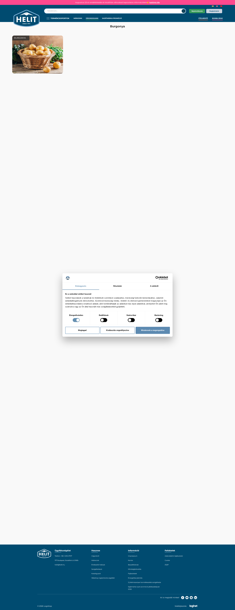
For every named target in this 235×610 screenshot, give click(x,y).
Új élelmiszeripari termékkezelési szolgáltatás (144, 582)
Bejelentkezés (197, 11)
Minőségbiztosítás (134, 569)
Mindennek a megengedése (152, 330)
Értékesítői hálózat (98, 565)
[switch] (103, 320)
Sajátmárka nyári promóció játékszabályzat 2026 (144, 588)
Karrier (130, 560)
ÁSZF (167, 565)
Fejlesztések (132, 573)
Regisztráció (214, 11)
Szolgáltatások (96, 569)
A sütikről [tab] (154, 286)
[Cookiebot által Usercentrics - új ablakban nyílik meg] (159, 278)
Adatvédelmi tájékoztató (174, 556)
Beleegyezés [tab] (80, 286)
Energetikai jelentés (135, 578)
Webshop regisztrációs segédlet (103, 578)
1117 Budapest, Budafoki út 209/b (66, 560)
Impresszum (132, 556)
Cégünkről (95, 556)
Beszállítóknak (133, 565)
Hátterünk (95, 560)
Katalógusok (96, 573)
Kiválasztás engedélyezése (117, 330)
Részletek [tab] (117, 286)
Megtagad (82, 330)
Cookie (167, 560)
